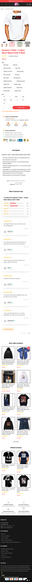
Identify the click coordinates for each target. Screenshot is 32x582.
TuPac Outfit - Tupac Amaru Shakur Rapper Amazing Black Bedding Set (8, 386)
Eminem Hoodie (18, 182)
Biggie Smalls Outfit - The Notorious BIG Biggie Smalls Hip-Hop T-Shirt (23, 409)
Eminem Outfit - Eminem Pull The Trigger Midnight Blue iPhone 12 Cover (8, 409)
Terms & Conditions (5, 536)
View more (16, 441)
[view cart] (30, 4)
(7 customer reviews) (13, 56)
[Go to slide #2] (11, 44)
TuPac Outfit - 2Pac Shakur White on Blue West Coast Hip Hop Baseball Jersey (23, 362)
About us (3, 534)
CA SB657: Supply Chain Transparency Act (10, 542)
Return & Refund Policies (6, 553)
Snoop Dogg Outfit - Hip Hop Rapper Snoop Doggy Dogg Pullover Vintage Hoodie (8, 362)
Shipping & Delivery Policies (7, 549)
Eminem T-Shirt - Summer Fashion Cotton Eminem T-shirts (23, 490)
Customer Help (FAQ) (6, 557)
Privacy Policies (4, 538)
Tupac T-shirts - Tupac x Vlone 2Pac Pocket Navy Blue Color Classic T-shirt (22, 433)
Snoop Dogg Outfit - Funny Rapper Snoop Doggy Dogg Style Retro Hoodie (8, 433)
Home (2, 9)
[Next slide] (29, 25)
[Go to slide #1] (4, 44)
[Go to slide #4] (27, 44)
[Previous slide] (2, 25)
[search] (27, 4)
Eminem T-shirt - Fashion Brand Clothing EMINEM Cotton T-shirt (22, 467)
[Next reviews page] (29, 333)
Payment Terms (4, 551)
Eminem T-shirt (9, 9)
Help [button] (29, 580)
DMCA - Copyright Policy (6, 540)
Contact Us (3, 555)
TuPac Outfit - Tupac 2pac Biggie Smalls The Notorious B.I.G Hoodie (23, 386)
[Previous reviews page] (21, 333)
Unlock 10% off (3, 575)
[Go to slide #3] (19, 44)
